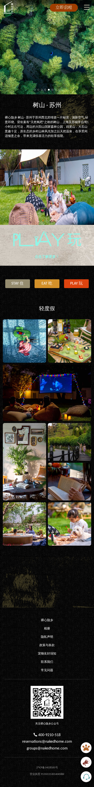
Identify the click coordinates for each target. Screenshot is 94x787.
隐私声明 (47, 637)
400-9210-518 (49, 735)
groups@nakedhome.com (47, 748)
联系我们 (47, 662)
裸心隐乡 (47, 620)
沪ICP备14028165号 (47, 767)
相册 (47, 628)
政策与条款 (47, 645)
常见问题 (47, 670)
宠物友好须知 (47, 653)
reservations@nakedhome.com (47, 742)
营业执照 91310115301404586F (47, 774)
